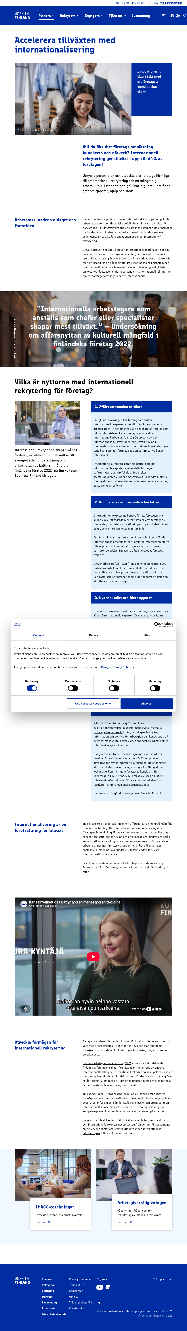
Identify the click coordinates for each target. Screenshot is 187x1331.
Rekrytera (68, 15)
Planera (45, 15)
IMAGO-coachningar (116, 1094)
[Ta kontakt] (164, 16)
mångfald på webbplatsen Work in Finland (135, 793)
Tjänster (115, 15)
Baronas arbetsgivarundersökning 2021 (107, 1063)
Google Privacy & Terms (117, 667)
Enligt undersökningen (108, 420)
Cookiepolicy (77, 1308)
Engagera (92, 15)
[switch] (73, 688)
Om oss (73, 1297)
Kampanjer (76, 1291)
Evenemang (140, 15)
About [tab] (148, 635)
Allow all (146, 703)
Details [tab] (93, 635)
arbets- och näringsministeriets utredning (109, 845)
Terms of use (77, 1285)
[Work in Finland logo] (22, 15)
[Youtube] (99, 1288)
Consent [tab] (38, 635)
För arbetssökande (54, 1314)
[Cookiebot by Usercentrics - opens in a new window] (157, 624)
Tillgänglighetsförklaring (84, 1302)
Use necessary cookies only (93, 703)
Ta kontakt (48, 1308)
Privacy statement (80, 1279)
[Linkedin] (108, 1287)
